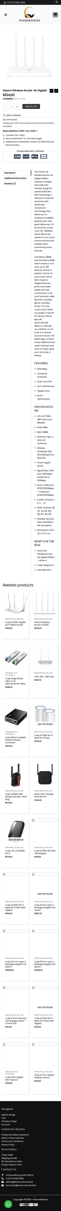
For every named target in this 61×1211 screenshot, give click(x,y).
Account (5, 1124)
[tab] (17, 173)
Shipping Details (9, 1158)
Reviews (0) (10, 183)
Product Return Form (11, 1164)
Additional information (15, 178)
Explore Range (8, 1114)
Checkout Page (9, 1121)
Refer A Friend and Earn (12, 1138)
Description (10, 172)
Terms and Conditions (12, 1141)
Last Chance (20, 123)
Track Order (7, 1154)
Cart (3, 1118)
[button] (12, 115)
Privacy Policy (8, 1144)
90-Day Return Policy (11, 1161)
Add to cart (31, 106)
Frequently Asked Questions (15, 1134)
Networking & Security (36, 123)
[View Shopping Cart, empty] (55, 15)
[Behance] (36, 1205)
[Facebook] (22, 1205)
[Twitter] (26, 1205)
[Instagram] (31, 1205)
